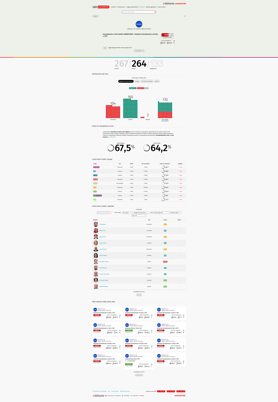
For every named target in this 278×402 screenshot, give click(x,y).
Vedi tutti (139, 295)
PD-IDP (95, 179)
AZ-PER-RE (96, 167)
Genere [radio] (157, 81)
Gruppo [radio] (137, 81)
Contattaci (141, 395)
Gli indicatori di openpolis (100, 391)
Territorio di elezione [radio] (147, 81)
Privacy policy (115, 391)
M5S (95, 187)
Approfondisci (112, 137)
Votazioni (142, 7)
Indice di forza (162, 7)
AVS (95, 199)
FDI (94, 171)
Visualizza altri (139, 375)
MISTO (95, 183)
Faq (109, 391)
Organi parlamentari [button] (132, 7)
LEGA (95, 191)
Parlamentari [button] (121, 7)
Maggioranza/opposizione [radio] (126, 81)
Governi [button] (113, 7)
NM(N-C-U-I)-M (97, 195)
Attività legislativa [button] (151, 7)
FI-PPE (95, 175)
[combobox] (139, 12)
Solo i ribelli (117, 212)
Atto (105, 48)
